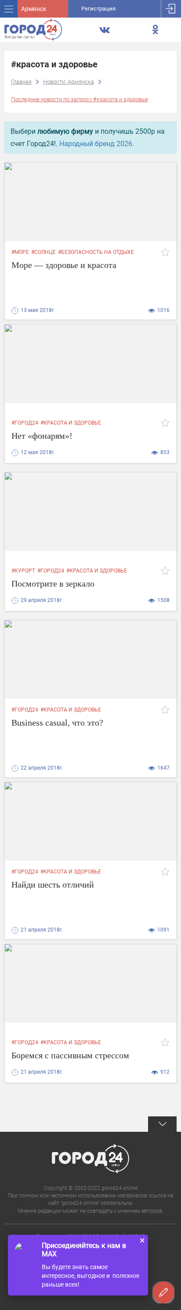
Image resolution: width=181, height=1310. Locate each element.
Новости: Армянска (68, 81)
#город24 (24, 423)
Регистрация (98, 8)
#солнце (43, 252)
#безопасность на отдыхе (96, 252)
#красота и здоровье (70, 423)
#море (20, 252)
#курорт (23, 571)
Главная (21, 81)
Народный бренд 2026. (96, 143)
